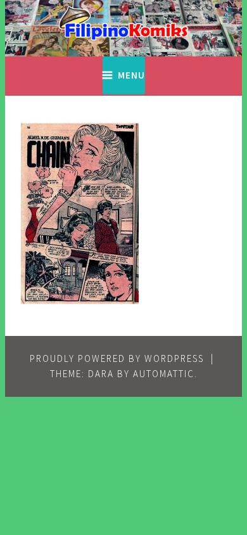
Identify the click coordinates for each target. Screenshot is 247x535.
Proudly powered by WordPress (117, 358)
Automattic (163, 374)
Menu (131, 75)
